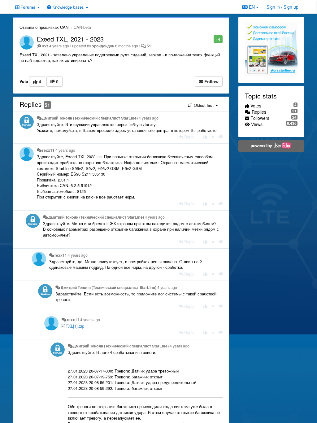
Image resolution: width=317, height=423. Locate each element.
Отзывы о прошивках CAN (44, 27)
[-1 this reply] (221, 137)
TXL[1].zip (75, 326)
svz (45, 46)
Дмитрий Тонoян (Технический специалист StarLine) (90, 118)
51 (149, 46)
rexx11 (48, 150)
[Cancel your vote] (213, 137)
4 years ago (148, 118)
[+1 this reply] (205, 137)
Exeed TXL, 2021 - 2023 (70, 38)
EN (252, 7)
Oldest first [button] (204, 105)
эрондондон (103, 46)
